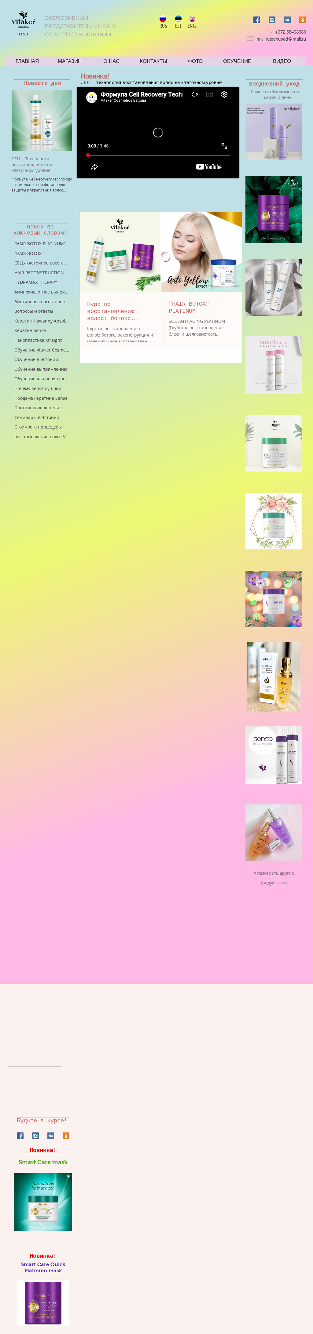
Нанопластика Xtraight (38, 340)
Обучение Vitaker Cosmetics (41, 350)
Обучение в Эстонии (36, 359)
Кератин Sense (30, 330)
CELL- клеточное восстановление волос (41, 263)
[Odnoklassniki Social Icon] (302, 19)
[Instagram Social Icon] (272, 19)
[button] (273, 132)
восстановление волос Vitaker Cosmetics (41, 436)
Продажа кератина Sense (41, 398)
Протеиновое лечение (38, 407)
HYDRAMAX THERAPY (35, 282)
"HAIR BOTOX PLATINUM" (40, 243)
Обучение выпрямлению (41, 369)
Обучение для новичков (39, 378)
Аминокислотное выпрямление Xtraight (41, 292)
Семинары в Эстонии (36, 417)
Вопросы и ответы (33, 311)
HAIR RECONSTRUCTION (39, 272)
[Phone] (269, 29)
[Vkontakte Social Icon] (287, 19)
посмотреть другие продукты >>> (274, 878)
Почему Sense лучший (37, 388)
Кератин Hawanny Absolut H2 (41, 321)
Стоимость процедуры (38, 427)
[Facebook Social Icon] (256, 19)
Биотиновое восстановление (41, 301)
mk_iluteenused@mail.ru (281, 39)
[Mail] (250, 38)
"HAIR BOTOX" (28, 253)
